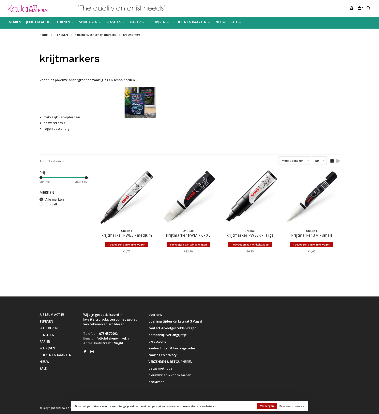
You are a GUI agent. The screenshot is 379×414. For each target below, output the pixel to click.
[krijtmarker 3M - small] (312, 198)
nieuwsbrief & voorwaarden (169, 375)
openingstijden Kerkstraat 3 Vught (175, 321)
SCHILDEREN (88, 22)
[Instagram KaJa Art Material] (92, 352)
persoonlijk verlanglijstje (167, 335)
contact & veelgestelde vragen (172, 328)
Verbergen (267, 406)
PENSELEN (113, 22)
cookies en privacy (162, 355)
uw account (157, 341)
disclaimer (156, 382)
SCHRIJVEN (157, 22)
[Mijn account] (352, 8)
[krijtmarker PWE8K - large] (250, 198)
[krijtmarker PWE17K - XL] (188, 198)
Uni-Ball (51, 204)
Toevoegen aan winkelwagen (126, 244)
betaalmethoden (161, 368)
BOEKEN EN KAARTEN (190, 22)
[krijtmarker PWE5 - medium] (127, 198)
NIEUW (220, 22)
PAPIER (135, 22)
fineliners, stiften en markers (95, 35)
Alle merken (54, 199)
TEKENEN (63, 22)
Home (43, 35)
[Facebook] (84, 352)
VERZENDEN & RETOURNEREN (170, 361)
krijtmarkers (131, 35)
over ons (155, 314)
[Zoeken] (369, 8)
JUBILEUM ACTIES (38, 22)
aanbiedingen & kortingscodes (171, 348)
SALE (234, 22)
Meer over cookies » (291, 406)
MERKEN (15, 22)
